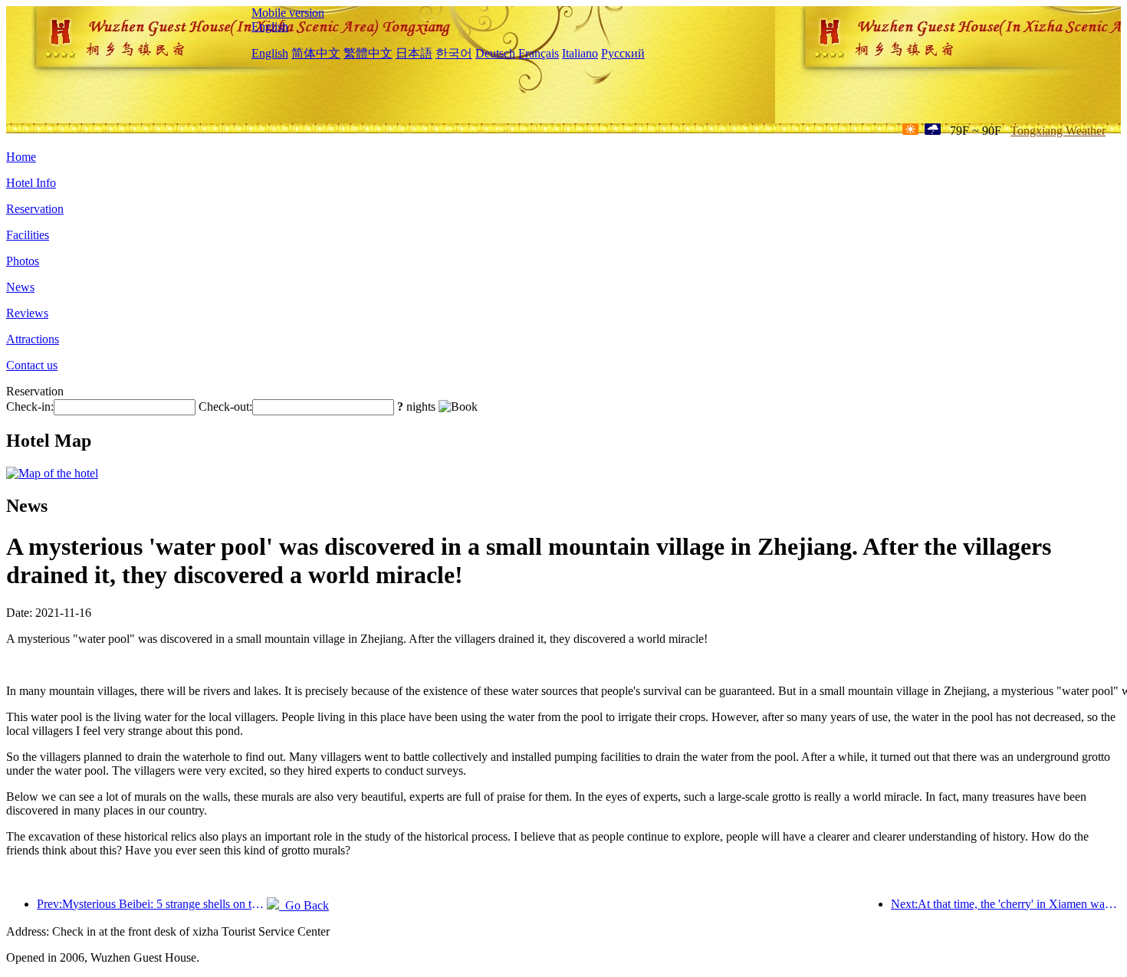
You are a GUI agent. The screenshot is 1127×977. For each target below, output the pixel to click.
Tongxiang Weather (1058, 130)
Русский (623, 53)
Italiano (580, 53)
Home (21, 156)
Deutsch (495, 53)
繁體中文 (368, 53)
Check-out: (225, 406)
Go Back (304, 905)
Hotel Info (31, 182)
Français (538, 53)
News (20, 286)
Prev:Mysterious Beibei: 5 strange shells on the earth (152, 903)
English (269, 26)
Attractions (32, 339)
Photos (22, 260)
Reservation (35, 208)
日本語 (414, 53)
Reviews (27, 313)
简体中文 (315, 53)
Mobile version (287, 12)
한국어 (453, 53)
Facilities (27, 234)
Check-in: (30, 406)
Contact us (32, 365)
